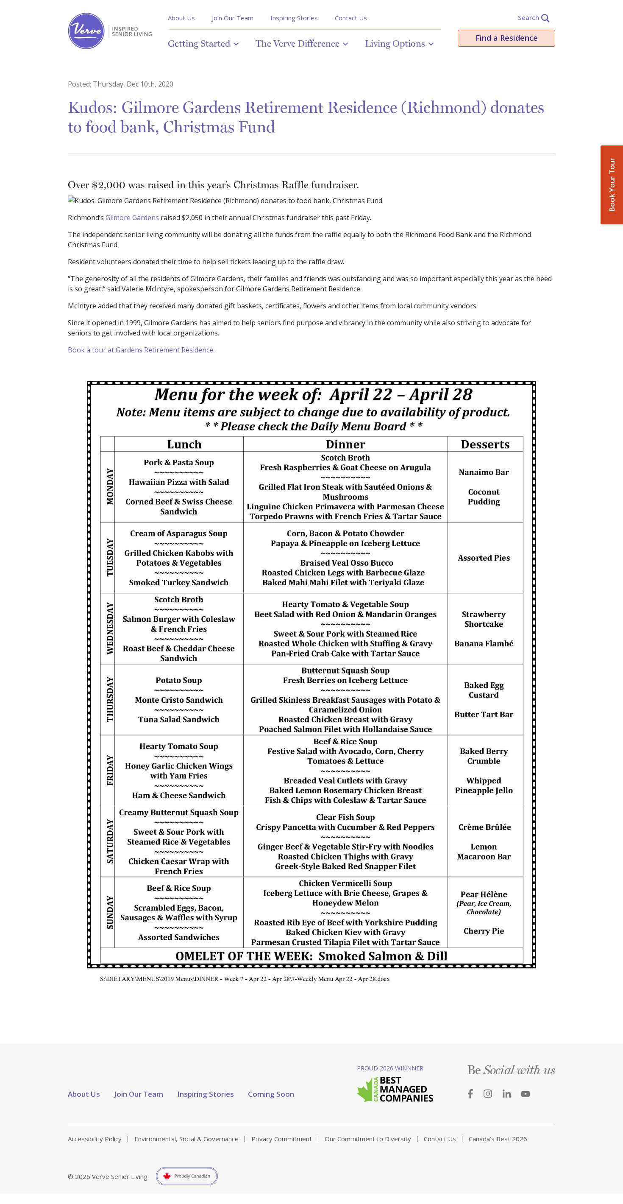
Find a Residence (507, 38)
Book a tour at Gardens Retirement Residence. (141, 350)
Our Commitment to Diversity (368, 1138)
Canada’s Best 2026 (498, 1138)
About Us (181, 18)
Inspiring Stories (294, 18)
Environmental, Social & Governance (186, 1138)
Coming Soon (271, 1094)
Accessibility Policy (95, 1138)
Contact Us (351, 18)
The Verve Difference (297, 43)
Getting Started (199, 43)
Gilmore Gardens (132, 217)
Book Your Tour (612, 185)
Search (528, 17)
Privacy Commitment (281, 1138)
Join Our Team (232, 18)
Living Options (395, 43)
